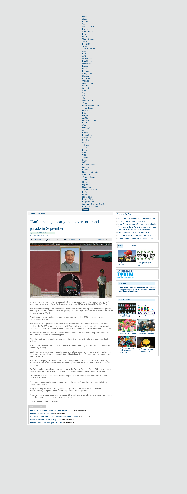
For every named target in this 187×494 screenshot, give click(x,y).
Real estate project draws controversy (131, 221)
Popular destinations (91, 105)
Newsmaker (87, 63)
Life (84, 113)
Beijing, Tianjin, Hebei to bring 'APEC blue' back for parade (52, 411)
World (84, 46)
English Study (88, 202)
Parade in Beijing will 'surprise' (41, 414)
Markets (85, 76)
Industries (86, 78)
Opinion (85, 81)
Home (84, 16)
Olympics (86, 88)
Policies (85, 68)
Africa (85, 56)
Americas (86, 51)
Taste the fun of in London (126, 316)
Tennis (85, 98)
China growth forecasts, (139, 287)
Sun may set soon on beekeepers (146, 350)
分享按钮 (101, 239)
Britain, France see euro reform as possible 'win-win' (136, 224)
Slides (84, 160)
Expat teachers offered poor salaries (146, 332)
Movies (85, 140)
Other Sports (87, 100)
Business (86, 66)
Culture (85, 125)
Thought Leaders (89, 177)
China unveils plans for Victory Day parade (46, 420)
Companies (87, 73)
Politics (85, 21)
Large (68, 239)
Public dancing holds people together (128, 332)
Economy (86, 44)
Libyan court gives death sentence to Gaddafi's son (136, 218)
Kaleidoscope (88, 61)
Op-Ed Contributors (90, 172)
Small (78, 239)
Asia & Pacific (88, 49)
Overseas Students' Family (93, 204)
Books (85, 132)
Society (85, 24)
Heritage (86, 128)
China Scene (87, 31)
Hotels (85, 110)
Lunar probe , (124, 287)
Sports (85, 86)
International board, (130, 291)
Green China (87, 83)
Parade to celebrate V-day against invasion (46, 423)
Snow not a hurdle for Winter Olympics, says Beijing (136, 227)
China (84, 19)
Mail (58, 239)
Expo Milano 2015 (147, 316)
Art (83, 130)
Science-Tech (88, 26)
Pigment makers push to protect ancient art (127, 350)
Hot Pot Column (89, 120)
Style (84, 147)
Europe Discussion (90, 206)
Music (84, 142)
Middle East (87, 58)
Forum (85, 194)
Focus (84, 192)
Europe (85, 34)
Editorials (86, 169)
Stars (84, 93)
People (85, 29)
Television (86, 145)
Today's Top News (124, 214)
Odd (84, 162)
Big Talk (86, 184)
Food (84, 123)
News (84, 182)
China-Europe (88, 39)
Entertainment (88, 135)
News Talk (87, 197)
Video (84, 179)
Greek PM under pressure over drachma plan (134, 233)
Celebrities (86, 137)
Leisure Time (88, 199)
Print (49, 239)
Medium (73, 239)
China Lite (86, 187)
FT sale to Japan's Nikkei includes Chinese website (136, 236)
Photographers (88, 165)
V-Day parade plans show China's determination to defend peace (54, 417)
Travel (85, 103)
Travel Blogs (87, 108)
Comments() (37, 239)
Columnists (87, 174)
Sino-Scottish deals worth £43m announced (133, 230)
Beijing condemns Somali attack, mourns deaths (135, 238)
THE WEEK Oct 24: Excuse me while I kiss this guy (146, 263)
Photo (84, 150)
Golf (84, 95)
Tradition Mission (89, 189)
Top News (41, 214)
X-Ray (85, 118)
